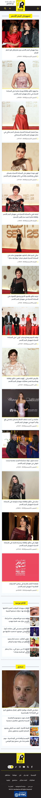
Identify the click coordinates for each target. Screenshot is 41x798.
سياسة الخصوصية (20, 786)
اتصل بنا (10, 786)
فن (20, 775)
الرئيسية (33, 775)
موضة (14, 775)
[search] (5, 8)
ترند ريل (26, 775)
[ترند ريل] (20, 5)
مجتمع (14, 780)
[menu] (10, 8)
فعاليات (32, 780)
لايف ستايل (23, 780)
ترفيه (8, 780)
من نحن (30, 786)
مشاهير (7, 775)
